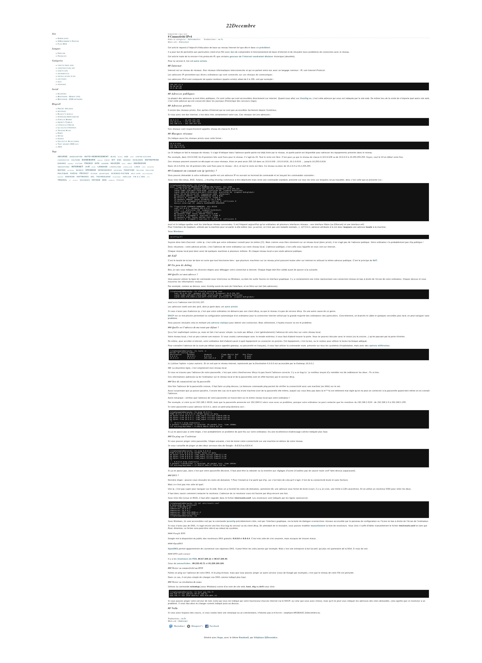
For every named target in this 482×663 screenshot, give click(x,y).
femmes (71, 163)
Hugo (220, 637)
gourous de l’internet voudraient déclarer (251, 56)
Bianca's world (65, 114)
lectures (62, 79)
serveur (70, 176)
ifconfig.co (305, 98)
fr (222, 39)
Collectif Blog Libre (68, 141)
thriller (127, 177)
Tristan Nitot (64, 130)
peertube (129, 170)
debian (100, 160)
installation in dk (67, 76)
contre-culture (143, 156)
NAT (375, 260)
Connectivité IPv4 (181, 36)
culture (75, 160)
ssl (93, 176)
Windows (178, 231)
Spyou (61, 136)
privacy (84, 173)
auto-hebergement (96, 156)
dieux (107, 160)
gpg (97, 163)
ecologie (138, 160)
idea (130, 163)
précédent (264, 47)
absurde (63, 156)
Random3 (244, 637)
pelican (140, 170)
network (70, 170)
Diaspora (62, 94)
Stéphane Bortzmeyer (68, 117)
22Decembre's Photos (68, 41)
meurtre (150, 167)
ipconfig (231, 521)
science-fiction (120, 173)
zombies (112, 180)
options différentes (379, 345)
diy (113, 159)
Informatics (194, 39)
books (120, 156)
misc (60, 82)
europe (62, 163)
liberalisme (115, 167)
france (88, 163)
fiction (78, 163)
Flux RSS (62, 44)
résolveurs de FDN (187, 559)
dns (119, 160)
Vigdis (61, 139)
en (219, 39)
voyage (96, 179)
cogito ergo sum (66, 65)
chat (132, 156)
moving (62, 170)
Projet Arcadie (65, 109)
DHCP (171, 316)
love (144, 167)
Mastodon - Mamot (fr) (69, 96)
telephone (117, 176)
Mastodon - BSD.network (70, 99)
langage (103, 166)
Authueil (62, 111)
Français (62, 56)
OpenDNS (173, 549)
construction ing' (66, 68)
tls (148, 176)
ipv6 (87, 167)
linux (137, 167)
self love (136, 173)
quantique (104, 173)
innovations (64, 167)
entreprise (152, 159)
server (60, 176)
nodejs (80, 170)
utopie (75, 180)
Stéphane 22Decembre (265, 637)
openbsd (90, 169)
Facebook (214, 626)
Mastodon (179, 626)
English (61, 53)
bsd (126, 156)
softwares (83, 176)
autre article (200, 61)
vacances (85, 180)
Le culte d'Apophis (67, 128)
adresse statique (220, 323)
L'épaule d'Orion (66, 125)
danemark (89, 159)
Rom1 (60, 133)
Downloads (63, 38)
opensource (105, 170)
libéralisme (128, 167)
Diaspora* (197, 626)
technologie (103, 176)
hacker (115, 163)
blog (113, 156)
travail (62, 179)
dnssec (127, 160)
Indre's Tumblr (65, 122)
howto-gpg (63, 71)
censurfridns (183, 563)
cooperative (64, 160)
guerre (105, 163)
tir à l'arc (139, 176)
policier (150, 170)
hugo (124, 163)
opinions (62, 84)
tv (70, 180)
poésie (74, 173)
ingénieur (140, 163)
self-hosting (147, 173)
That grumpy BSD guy (68, 144)
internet (184, 42)
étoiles (120, 180)
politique (63, 173)
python (94, 173)
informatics (63, 73)
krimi (94, 167)
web (104, 180)
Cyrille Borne (65, 119)
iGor (60, 147)
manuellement (318, 526)
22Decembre (241, 25)
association (76, 156)
